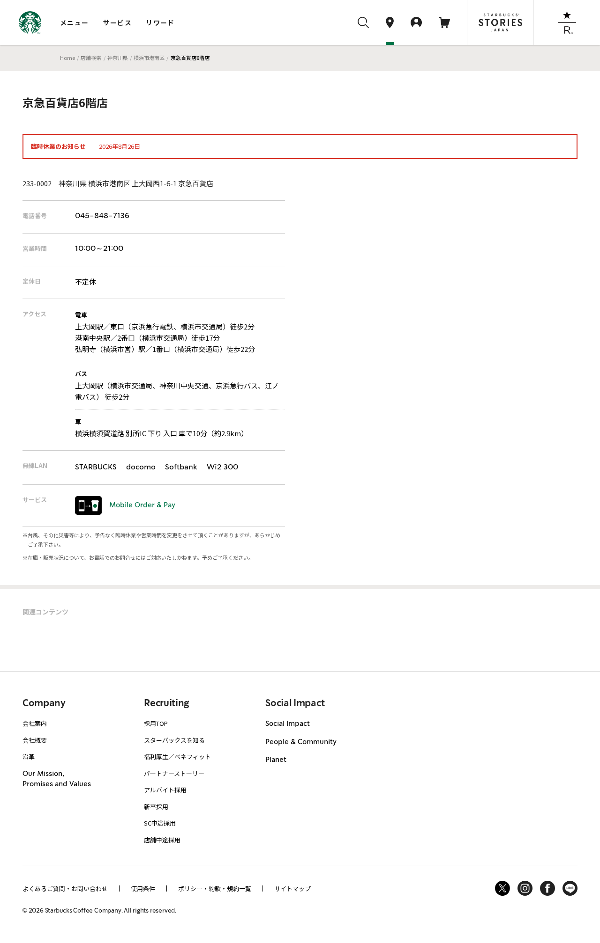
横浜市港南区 (149, 57)
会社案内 (34, 723)
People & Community (301, 742)
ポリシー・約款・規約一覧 (214, 888)
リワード (160, 22)
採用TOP (156, 723)
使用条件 (143, 888)
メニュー (74, 22)
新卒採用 (156, 806)
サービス (117, 22)
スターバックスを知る (174, 740)
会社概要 (34, 740)
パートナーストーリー (174, 773)
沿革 (28, 756)
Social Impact (287, 724)
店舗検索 (91, 57)
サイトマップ (292, 888)
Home (67, 57)
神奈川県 (117, 57)
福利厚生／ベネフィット (177, 756)
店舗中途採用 (162, 839)
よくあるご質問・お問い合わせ (65, 888)
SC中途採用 (160, 823)
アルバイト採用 (165, 789)
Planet (275, 760)
